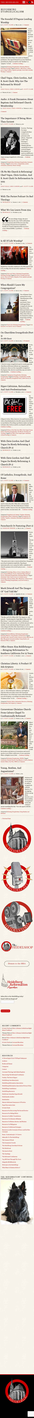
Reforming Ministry (24, 66)
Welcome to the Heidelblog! (10, 1165)
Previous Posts (6, 818)
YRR (7, 640)
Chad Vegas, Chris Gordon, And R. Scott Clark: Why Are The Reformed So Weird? (16, 81)
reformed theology (5, 435)
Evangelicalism (10, 162)
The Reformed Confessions (9, 1156)
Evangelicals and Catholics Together (15, 514)
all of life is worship (19, 275)
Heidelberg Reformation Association (12, 1083)
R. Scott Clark (7, 25)
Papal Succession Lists (8, 1105)
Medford (30, 760)
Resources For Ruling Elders (10, 1113)
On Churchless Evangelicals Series (13, 378)
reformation (13, 518)
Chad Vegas (5, 89)
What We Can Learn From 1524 (16, 210)
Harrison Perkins (8, 528)
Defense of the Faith (12, 430)
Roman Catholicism (12, 516)
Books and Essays (7, 1063)
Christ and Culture (11, 273)
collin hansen (23, 68)
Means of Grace (17, 572)
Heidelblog (6, 202)
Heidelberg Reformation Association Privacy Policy (16, 1086)
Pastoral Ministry (8, 573)
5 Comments (26, 25)
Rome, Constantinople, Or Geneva (11, 1134)
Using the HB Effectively (9, 1162)
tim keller (30, 70)
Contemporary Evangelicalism (14, 375)
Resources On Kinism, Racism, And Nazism (14, 1121)
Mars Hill (3, 639)
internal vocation (22, 637)
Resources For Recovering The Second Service (15, 1110)
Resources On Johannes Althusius (11, 1119)
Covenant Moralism (17, 1042)
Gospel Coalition (8, 70)
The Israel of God (7, 1151)
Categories (5, 1066)
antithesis (17, 68)
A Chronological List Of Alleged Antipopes (14, 1058)
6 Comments (4, 111)
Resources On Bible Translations (11, 1116)
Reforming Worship (5, 68)
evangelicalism (21, 163)
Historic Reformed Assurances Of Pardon (14, 1102)
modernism (9, 165)
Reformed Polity (21, 573)
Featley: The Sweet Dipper (9, 1077)
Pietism (14, 165)
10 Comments (28, 718)
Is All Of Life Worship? (12, 240)
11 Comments (28, 392)
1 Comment (14, 92)
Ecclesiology (15, 376)
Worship (3, 71)
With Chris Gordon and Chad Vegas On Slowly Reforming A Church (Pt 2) (15, 444)
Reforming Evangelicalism (13, 66)
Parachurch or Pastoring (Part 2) (17, 525)
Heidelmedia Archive (8, 1097)
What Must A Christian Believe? (11, 1167)
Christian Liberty (11, 701)
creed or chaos (13, 163)
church (12, 577)
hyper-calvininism (26, 433)
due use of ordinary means (20, 577)
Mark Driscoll (30, 637)
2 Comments (28, 669)
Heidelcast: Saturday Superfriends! (12, 1094)
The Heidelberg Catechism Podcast (12, 1145)
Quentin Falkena (5, 761)
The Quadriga (6, 1154)
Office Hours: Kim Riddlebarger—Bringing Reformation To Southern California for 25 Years (17, 650)
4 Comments (28, 528)
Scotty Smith (25, 70)
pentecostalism (15, 639)
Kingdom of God (18, 277)
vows (13, 326)
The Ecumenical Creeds (9, 1143)
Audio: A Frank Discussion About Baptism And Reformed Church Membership (17, 102)
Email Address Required (9, 999)
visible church (25, 378)
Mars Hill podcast (20, 578)
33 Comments (29, 243)
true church (9, 326)
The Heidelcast (6, 1148)
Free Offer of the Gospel (23, 430)
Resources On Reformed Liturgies (11, 1127)
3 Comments (25, 202)
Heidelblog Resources (8, 1091)
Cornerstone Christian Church (8, 760)
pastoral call (8, 639)
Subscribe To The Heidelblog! (10, 1137)
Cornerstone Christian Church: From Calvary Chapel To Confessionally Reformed (16, 712)
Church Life (10, 324)
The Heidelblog (10, 2)
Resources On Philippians (9, 1124)
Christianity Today (5, 577)
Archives (4, 1061)
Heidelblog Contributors (9, 1088)
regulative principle (16, 70)
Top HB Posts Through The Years (11, 1159)
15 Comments (29, 594)
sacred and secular (22, 580)
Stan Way (11, 761)
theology (19, 165)
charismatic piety (5, 637)
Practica (15, 573)
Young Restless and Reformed (18, 635)
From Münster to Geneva (22, 760)
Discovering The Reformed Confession (13, 1074)
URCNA (22, 758)
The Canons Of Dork (8, 1140)
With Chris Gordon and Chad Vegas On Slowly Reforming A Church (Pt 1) (15, 461)
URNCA (16, 761)
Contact (4, 1069)
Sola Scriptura (11, 703)
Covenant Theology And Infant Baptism (13, 1072)
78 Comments (26, 341)
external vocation (13, 637)
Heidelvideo (5, 1099)
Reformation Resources (21, 701)
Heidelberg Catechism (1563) (10, 1080)
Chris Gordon (15, 89)
